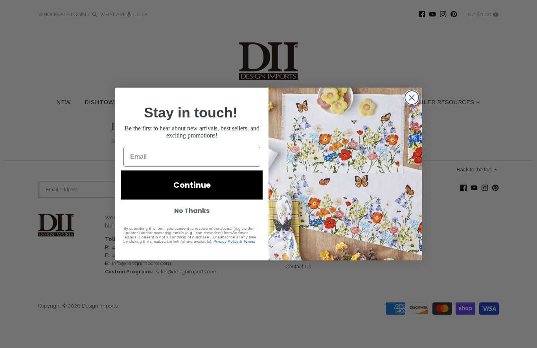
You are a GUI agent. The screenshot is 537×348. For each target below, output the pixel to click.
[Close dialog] (412, 97)
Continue (192, 184)
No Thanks (192, 210)
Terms (248, 241)
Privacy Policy (225, 241)
